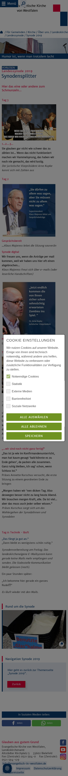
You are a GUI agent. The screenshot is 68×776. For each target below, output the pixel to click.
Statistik (17, 383)
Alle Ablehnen (34, 426)
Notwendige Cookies (25, 376)
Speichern (34, 436)
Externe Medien (22, 391)
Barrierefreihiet (21, 398)
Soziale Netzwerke (24, 406)
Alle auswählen (34, 417)
